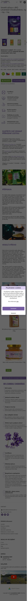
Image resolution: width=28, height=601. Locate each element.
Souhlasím (13, 308)
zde (17, 301)
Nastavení (13, 313)
